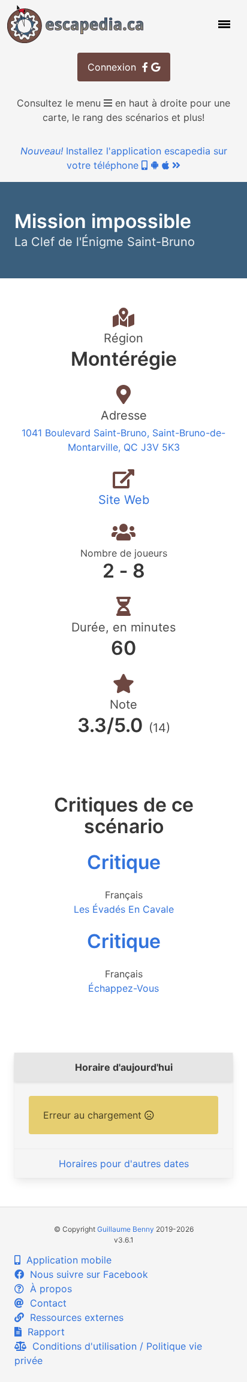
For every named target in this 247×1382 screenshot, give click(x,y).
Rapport (43, 1332)
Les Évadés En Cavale (124, 909)
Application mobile (66, 1260)
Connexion (115, 67)
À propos (48, 1289)
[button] (223, 24)
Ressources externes (73, 1317)
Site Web (123, 500)
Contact (45, 1303)
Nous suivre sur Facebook (86, 1274)
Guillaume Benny (125, 1229)
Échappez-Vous (123, 988)
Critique (124, 862)
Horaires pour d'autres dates (124, 1164)
